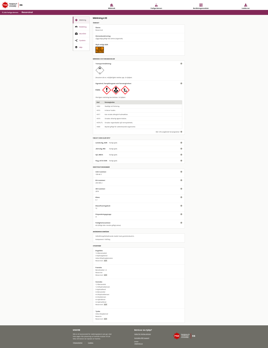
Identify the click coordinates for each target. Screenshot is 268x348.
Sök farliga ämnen (11, 12)
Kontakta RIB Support (141, 338)
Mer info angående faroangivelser (169, 132)
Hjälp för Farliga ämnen (142, 334)
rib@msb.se (138, 344)
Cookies (90, 343)
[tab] (81, 20)
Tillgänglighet (77, 343)
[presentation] (81, 20)
